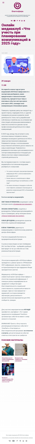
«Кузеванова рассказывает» (22, 204)
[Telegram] (19, 21)
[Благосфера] (17, 9)
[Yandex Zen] (24, 21)
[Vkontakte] (12, 21)
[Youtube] (14, 21)
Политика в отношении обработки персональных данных (17, 437)
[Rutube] (17, 21)
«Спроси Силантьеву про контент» (12, 216)
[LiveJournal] (21, 21)
